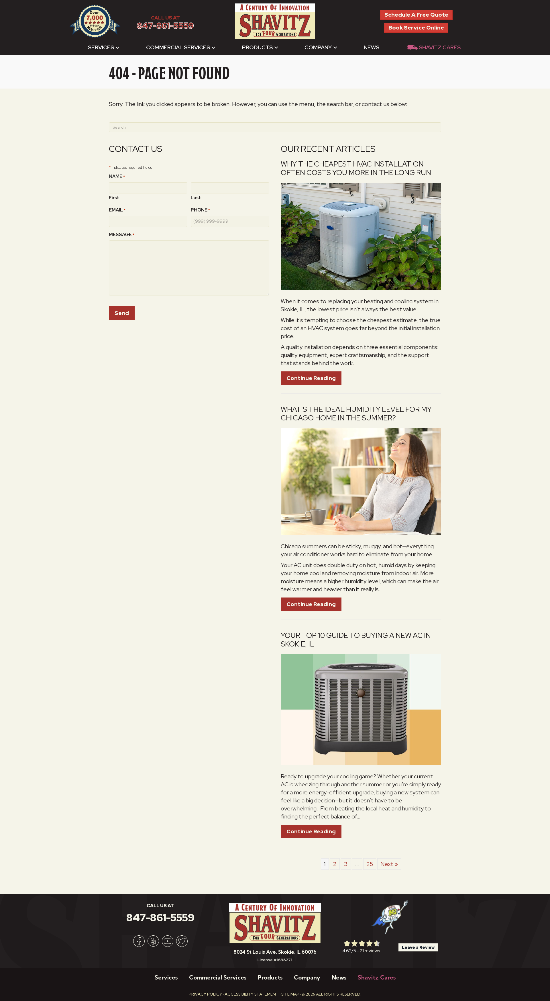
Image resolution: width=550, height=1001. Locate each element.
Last (196, 198)
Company (318, 47)
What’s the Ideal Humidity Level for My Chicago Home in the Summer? (356, 414)
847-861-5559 (165, 25)
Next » (389, 864)
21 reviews (370, 951)
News (371, 47)
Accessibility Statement (252, 994)
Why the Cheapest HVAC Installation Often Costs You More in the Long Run (356, 168)
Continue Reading (313, 378)
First (114, 198)
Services (101, 47)
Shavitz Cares (440, 47)
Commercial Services (178, 47)
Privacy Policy (205, 994)
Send (122, 313)
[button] (117, 47)
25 (369, 864)
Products (257, 47)
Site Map (290, 994)
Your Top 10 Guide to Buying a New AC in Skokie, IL (356, 640)
